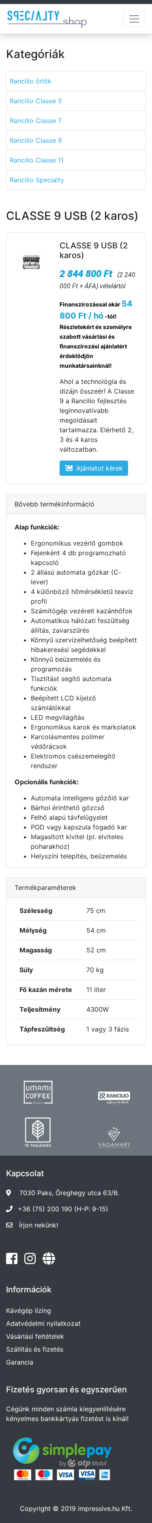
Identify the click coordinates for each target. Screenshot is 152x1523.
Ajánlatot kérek (99, 468)
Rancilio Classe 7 (36, 121)
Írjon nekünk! (38, 1225)
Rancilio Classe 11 (37, 160)
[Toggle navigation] (134, 19)
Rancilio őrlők (30, 81)
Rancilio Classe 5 (36, 101)
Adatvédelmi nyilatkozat (43, 1323)
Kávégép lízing (28, 1310)
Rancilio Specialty (37, 180)
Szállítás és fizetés (34, 1349)
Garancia (19, 1362)
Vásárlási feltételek (35, 1336)
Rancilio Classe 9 (36, 140)
